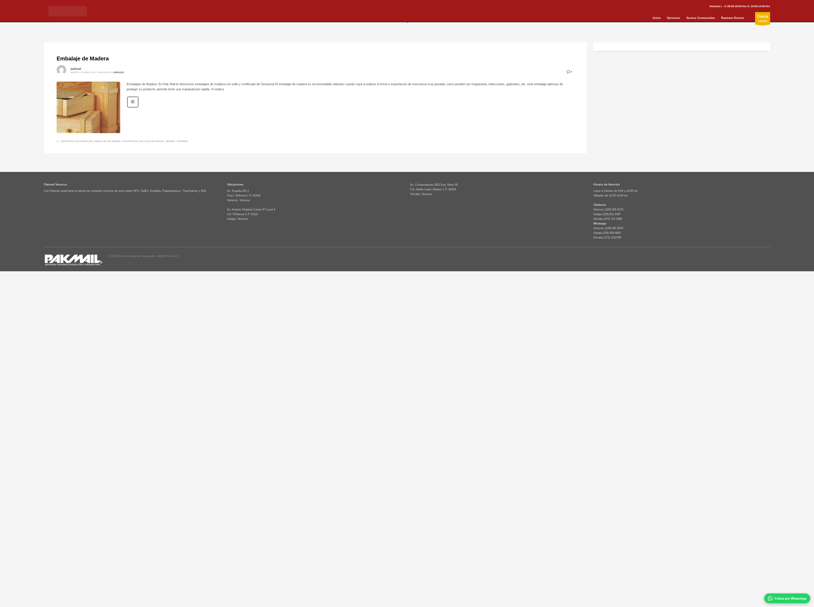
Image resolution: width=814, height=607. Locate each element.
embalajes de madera (107, 141)
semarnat (182, 141)
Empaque (118, 72)
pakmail (76, 68)
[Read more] (133, 107)
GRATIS (762, 18)
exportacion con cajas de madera (143, 141)
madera (170, 141)
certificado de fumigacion (76, 141)
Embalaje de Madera (83, 58)
